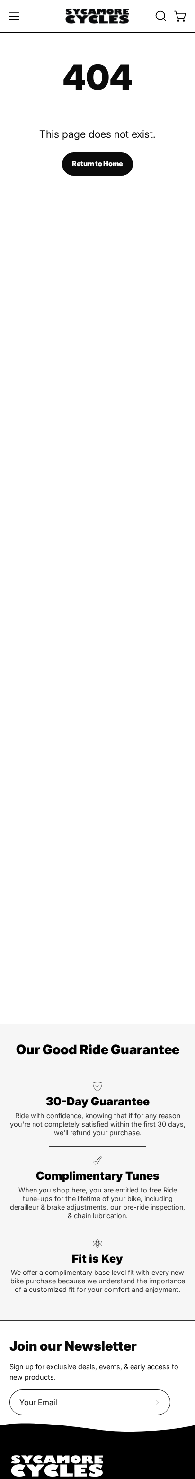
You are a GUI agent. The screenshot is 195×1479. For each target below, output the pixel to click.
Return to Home (97, 164)
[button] (160, 16)
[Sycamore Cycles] (97, 16)
